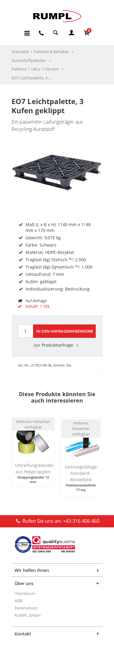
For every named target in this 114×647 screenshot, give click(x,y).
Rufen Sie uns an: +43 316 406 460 (60, 521)
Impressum (25, 593)
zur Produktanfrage (54, 345)
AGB (18, 600)
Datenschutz (26, 608)
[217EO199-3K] (57, 154)
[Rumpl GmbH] (57, 16)
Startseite (20, 51)
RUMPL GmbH (28, 615)
